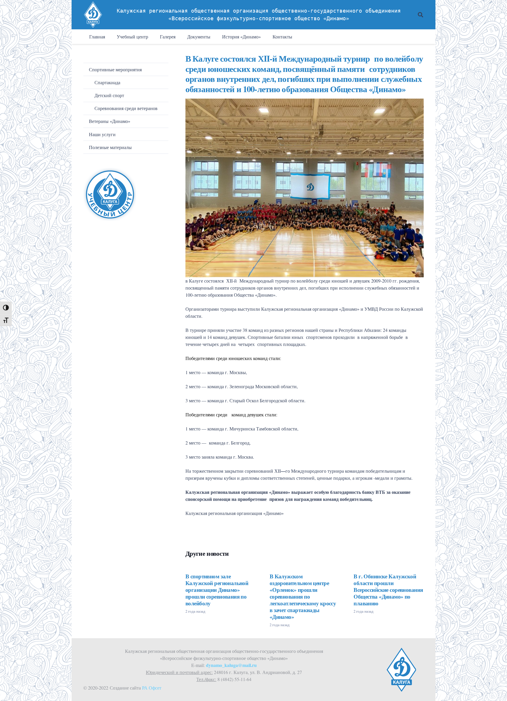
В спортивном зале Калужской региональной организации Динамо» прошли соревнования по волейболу (216, 589)
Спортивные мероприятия (115, 69)
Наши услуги (102, 134)
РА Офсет (151, 688)
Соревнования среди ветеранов (126, 108)
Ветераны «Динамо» (109, 121)
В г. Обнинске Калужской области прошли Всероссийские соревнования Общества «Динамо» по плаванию (388, 589)
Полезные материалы (110, 147)
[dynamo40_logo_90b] (93, 14)
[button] (420, 14)
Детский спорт (109, 95)
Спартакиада (107, 82)
